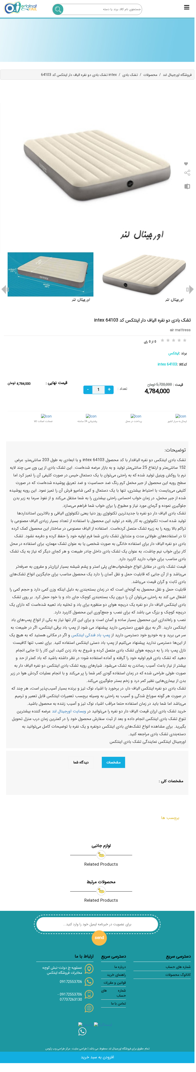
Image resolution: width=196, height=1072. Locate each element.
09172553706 (71, 982)
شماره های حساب (178, 967)
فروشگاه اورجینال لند (177, 75)
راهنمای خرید (116, 975)
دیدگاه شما (81, 762)
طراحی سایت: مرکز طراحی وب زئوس (66, 1049)
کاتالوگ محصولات (178, 975)
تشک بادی (130, 75)
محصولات (150, 75)
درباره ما (120, 967)
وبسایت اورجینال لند (69, 711)
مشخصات (113, 762)
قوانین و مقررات (115, 982)
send (99, 937)
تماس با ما (118, 1003)
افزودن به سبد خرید (97, 1057)
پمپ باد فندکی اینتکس (90, 635)
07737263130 (71, 999)
